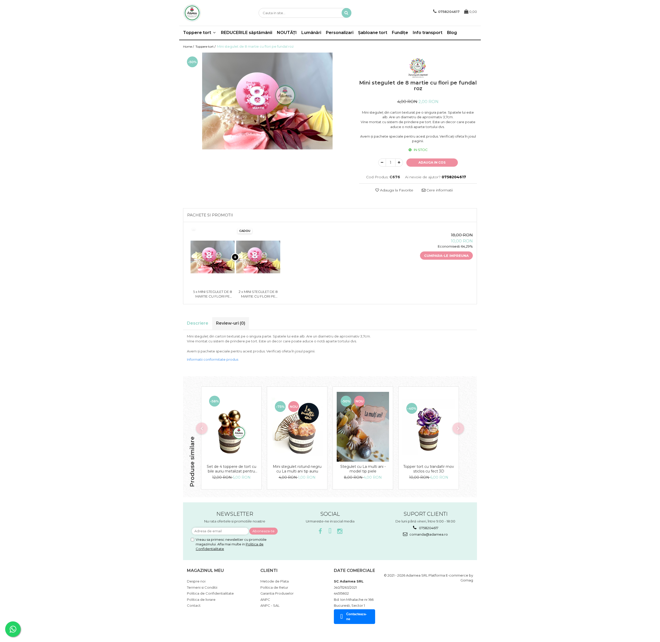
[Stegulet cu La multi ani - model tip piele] (363, 427)
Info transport (427, 32)
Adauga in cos (432, 162)
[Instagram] (339, 531)
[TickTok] (330, 531)
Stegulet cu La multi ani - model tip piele (363, 469)
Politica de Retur (274, 587)
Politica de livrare (201, 599)
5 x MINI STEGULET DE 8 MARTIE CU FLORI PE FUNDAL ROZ (212, 294)
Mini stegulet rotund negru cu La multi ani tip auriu (297, 469)
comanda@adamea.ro (428, 534)
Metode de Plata (274, 581)
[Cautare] (346, 13)
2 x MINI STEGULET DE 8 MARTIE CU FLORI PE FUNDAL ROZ (258, 294)
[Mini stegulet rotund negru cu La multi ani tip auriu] (297, 427)
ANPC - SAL (269, 605)
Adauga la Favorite (396, 190)
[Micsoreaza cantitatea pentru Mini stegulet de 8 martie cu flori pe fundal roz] (382, 162)
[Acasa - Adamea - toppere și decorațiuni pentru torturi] (209, 13)
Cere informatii (439, 190)
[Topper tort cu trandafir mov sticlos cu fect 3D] (428, 427)
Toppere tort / (205, 46)
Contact (194, 605)
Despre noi (196, 581)
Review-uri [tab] (230, 323)
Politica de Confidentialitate (210, 593)
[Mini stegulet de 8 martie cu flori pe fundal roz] (267, 101)
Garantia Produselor (277, 593)
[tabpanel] (267, 101)
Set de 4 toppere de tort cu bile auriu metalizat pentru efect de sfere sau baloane (231, 469)
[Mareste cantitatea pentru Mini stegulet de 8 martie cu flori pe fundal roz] (399, 162)
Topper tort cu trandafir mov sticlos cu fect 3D (428, 469)
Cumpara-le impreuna (446, 256)
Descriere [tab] (197, 323)
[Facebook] (320, 531)
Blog (452, 32)
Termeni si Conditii (202, 587)
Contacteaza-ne (356, 616)
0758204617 (428, 528)
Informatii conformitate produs (212, 359)
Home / (189, 46)
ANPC (265, 599)
